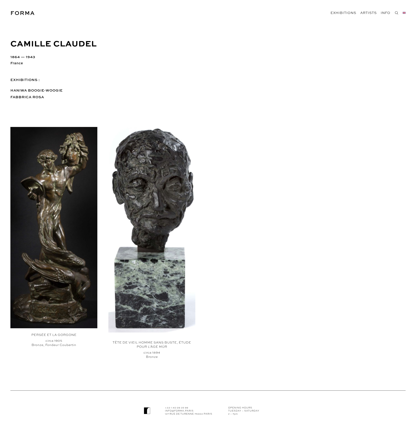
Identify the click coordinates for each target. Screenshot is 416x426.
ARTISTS (368, 13)
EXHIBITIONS (343, 13)
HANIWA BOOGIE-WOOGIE (36, 90)
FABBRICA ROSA (27, 96)
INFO (385, 13)
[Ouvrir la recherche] (396, 13)
